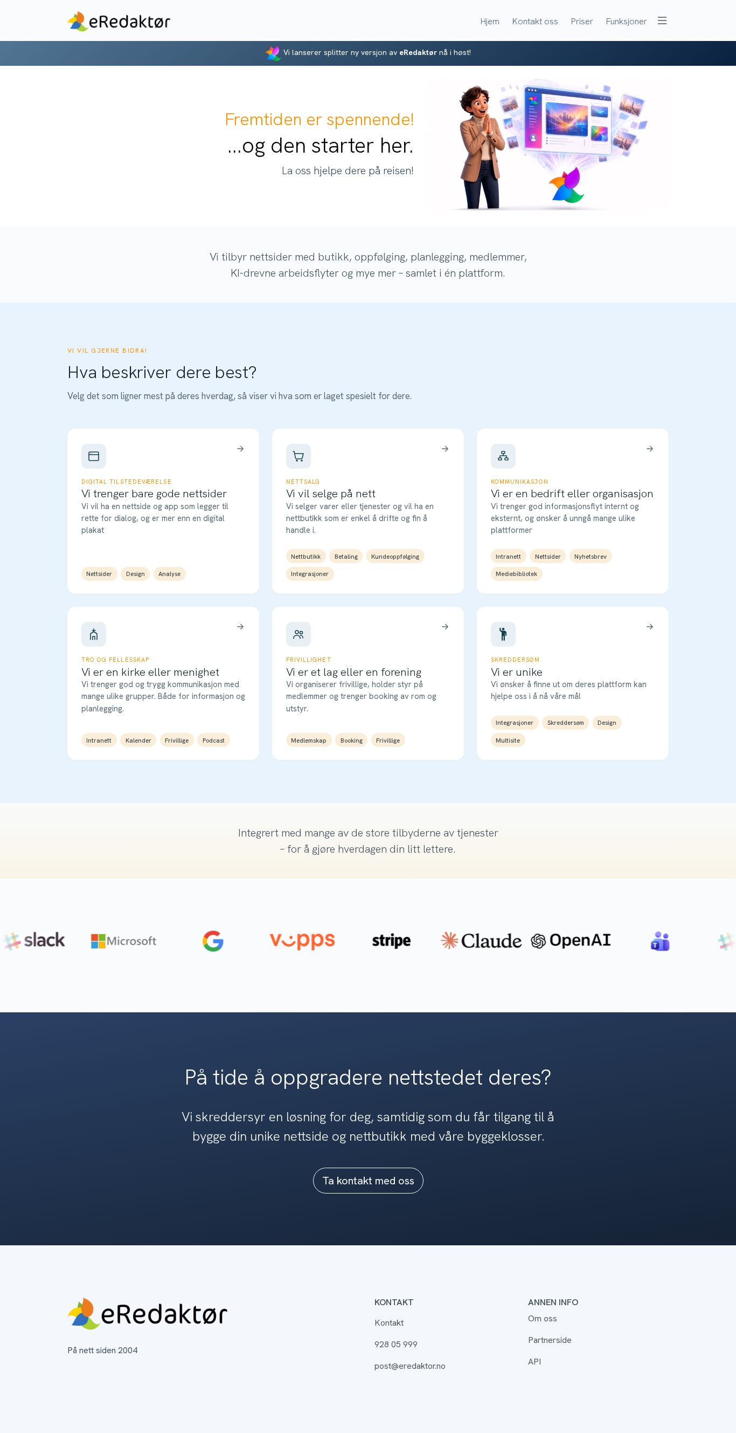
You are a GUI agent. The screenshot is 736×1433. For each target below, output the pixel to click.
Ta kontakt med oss (368, 1181)
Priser (582, 21)
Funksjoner (626, 21)
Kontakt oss (535, 21)
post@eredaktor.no (410, 1366)
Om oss (542, 1318)
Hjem (490, 21)
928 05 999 (396, 1344)
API (534, 1361)
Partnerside (550, 1340)
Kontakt (389, 1322)
